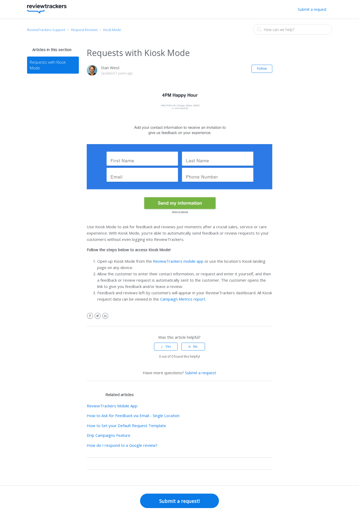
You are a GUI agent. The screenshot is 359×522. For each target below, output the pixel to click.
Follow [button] (262, 68)
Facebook (90, 316)
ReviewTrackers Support (46, 29)
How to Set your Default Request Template (126, 425)
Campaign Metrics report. (183, 299)
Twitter (97, 316)
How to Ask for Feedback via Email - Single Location (133, 415)
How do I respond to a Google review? (122, 445)
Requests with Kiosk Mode (48, 65)
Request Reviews (84, 29)
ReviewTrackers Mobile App (112, 405)
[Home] (46, 11)
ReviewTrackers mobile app (178, 261)
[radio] (166, 347)
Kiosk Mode (112, 29)
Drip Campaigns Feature (108, 435)
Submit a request (312, 9)
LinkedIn (105, 316)
